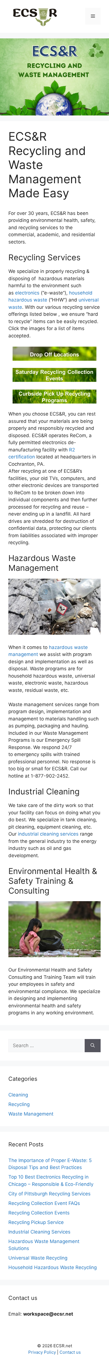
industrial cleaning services (48, 834)
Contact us (70, 1352)
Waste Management (30, 1114)
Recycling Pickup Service (36, 1222)
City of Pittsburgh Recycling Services (49, 1194)
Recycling (19, 1104)
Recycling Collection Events (39, 1213)
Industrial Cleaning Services (39, 1232)
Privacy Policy (42, 1352)
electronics (27, 293)
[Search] (93, 1045)
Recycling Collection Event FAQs (44, 1203)
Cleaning (18, 1095)
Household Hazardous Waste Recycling (52, 1267)
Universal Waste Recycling (37, 1258)
